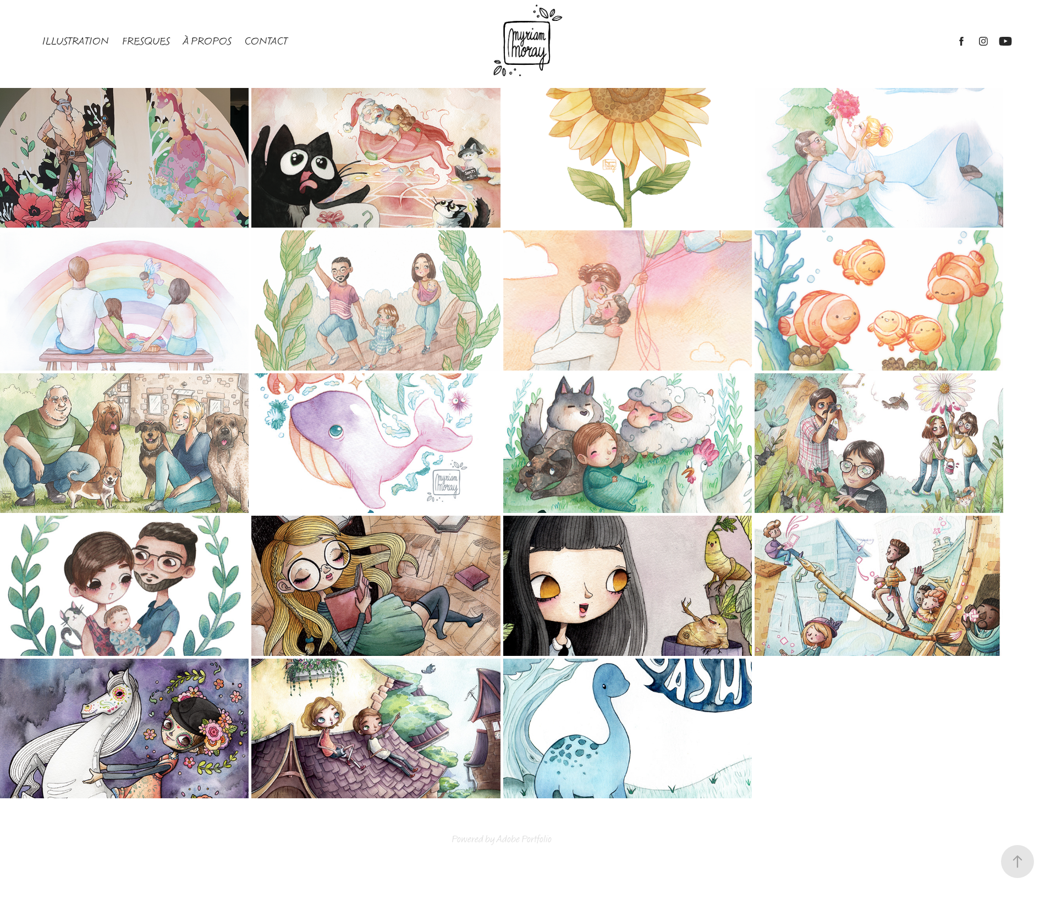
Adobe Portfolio (524, 839)
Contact (266, 41)
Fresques (146, 41)
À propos (207, 41)
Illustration (75, 41)
